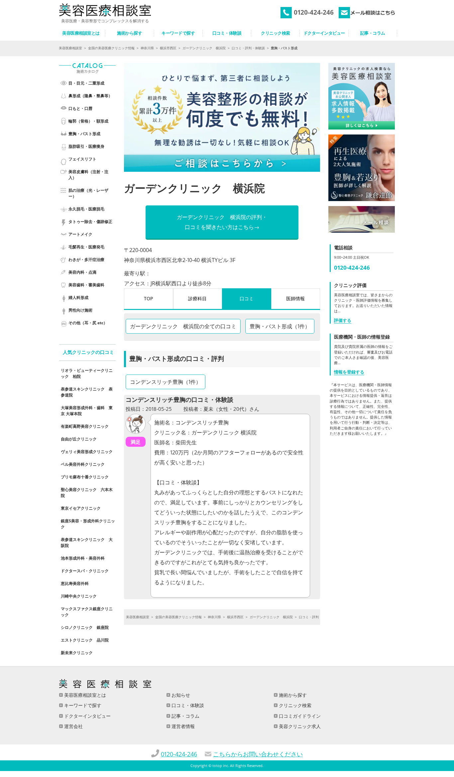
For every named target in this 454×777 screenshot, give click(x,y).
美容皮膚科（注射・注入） (88, 174)
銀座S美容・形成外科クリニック (88, 524)
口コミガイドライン (299, 716)
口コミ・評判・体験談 (248, 48)
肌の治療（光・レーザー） (88, 193)
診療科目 (197, 298)
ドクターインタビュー (87, 716)
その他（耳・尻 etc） (87, 323)
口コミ (247, 298)
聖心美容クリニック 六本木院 (87, 492)
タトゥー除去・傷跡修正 (90, 221)
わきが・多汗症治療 (86, 259)
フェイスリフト (82, 159)
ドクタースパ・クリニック (85, 571)
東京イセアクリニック (81, 508)
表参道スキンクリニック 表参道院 (87, 392)
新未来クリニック (77, 652)
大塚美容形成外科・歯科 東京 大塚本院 (87, 410)
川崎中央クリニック (79, 596)
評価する (342, 320)
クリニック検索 (294, 705)
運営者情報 (182, 726)
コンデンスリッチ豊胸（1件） (165, 382)
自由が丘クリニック (79, 439)
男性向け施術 (80, 310)
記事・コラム (184, 716)
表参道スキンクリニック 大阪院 (87, 542)
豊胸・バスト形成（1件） (280, 326)
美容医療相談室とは (84, 695)
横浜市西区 (168, 48)
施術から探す (292, 695)
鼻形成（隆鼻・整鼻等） (90, 96)
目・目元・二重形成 (86, 83)
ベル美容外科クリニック (83, 464)
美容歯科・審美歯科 (86, 285)
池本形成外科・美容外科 (83, 558)
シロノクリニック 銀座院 (85, 627)
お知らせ (180, 695)
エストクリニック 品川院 (85, 640)
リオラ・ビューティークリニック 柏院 (87, 373)
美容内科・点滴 (82, 272)
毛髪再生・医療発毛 (86, 247)
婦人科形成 (78, 297)
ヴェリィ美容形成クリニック (87, 451)
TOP (148, 298)
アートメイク (80, 234)
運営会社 (73, 726)
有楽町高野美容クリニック (85, 426)
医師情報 (295, 298)
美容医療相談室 (70, 48)
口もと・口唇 (80, 108)
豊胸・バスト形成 (84, 133)
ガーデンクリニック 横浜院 (204, 48)
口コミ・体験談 (187, 705)
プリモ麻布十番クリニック (85, 477)
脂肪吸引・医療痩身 (86, 146)
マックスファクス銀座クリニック (87, 612)
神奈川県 (147, 48)
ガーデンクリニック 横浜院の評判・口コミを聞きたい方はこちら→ (222, 222)
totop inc (220, 765)
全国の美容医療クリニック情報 (111, 48)
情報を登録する (349, 372)
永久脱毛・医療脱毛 (86, 209)
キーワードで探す (82, 705)
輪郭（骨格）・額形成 (88, 121)
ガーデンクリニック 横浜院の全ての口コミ (183, 326)
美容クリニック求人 (299, 726)
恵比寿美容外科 (75, 583)
